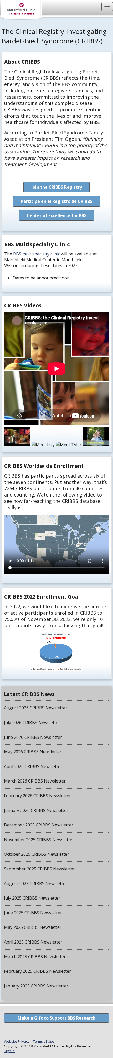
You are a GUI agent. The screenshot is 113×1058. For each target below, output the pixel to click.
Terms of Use (43, 1041)
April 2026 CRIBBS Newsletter (33, 766)
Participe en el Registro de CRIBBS (56, 201)
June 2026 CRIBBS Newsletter (33, 737)
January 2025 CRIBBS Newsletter (36, 986)
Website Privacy (16, 1041)
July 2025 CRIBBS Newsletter (32, 898)
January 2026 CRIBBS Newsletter (36, 810)
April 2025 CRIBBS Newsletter (33, 942)
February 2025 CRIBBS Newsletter (37, 971)
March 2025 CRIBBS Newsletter (35, 957)
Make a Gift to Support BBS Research (56, 1018)
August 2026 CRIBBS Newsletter (35, 708)
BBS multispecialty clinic (36, 254)
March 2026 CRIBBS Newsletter (35, 781)
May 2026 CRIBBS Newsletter (32, 752)
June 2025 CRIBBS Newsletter (33, 913)
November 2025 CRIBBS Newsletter (39, 840)
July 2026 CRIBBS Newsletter (32, 722)
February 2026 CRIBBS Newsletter (37, 796)
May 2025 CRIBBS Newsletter (32, 927)
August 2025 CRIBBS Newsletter (35, 883)
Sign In (9, 1051)
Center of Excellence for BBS (56, 215)
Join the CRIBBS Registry (56, 187)
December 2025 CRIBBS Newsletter (38, 825)
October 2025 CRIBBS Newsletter (36, 854)
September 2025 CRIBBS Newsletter (39, 869)
